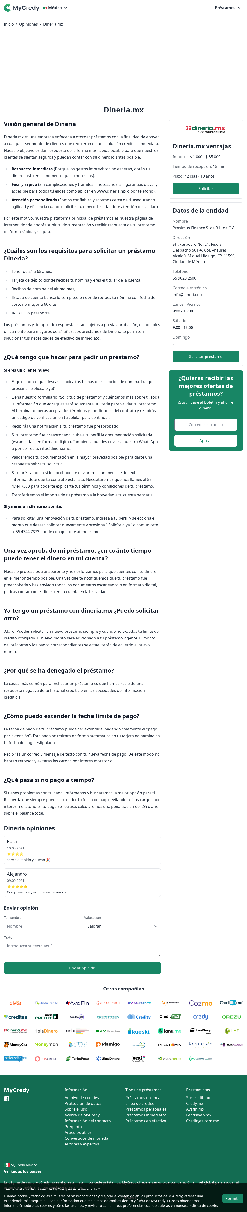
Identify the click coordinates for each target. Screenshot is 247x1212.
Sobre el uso (76, 1109)
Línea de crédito (140, 1103)
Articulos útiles (78, 1132)
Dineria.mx (53, 24)
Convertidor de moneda (86, 1138)
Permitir (232, 1198)
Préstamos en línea (142, 1097)
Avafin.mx (195, 1109)
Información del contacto (88, 1120)
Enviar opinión (82, 968)
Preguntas (74, 1126)
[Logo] (22, 8)
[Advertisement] (123, 67)
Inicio (9, 24)
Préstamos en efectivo (145, 1120)
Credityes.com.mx (202, 1120)
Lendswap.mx (198, 1115)
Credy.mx (194, 1103)
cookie (23, 1196)
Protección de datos (83, 1103)
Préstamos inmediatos (146, 1115)
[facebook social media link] (7, 1098)
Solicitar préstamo (206, 356)
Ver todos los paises (22, 1171)
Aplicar (205, 440)
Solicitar (206, 188)
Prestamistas (198, 1090)
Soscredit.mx (198, 1097)
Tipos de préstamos (143, 1090)
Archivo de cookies (82, 1097)
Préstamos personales (145, 1109)
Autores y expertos (82, 1144)
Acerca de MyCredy (82, 1115)
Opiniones (28, 24)
